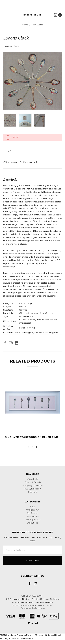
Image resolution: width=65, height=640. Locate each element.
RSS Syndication (32, 488)
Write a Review (13, 46)
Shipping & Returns (32, 485)
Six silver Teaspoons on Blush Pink (31, 437)
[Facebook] (5, 343)
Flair (50, 605)
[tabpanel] (32, 409)
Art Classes (32, 513)
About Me (32, 479)
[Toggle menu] (5, 15)
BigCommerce (38, 608)
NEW (32, 506)
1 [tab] (28, 447)
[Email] (11, 343)
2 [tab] (32, 447)
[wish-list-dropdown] (9, 151)
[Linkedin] (16, 343)
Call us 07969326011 (31, 595)
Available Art (32, 509)
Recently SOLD (32, 519)
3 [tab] (36, 447)
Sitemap (32, 492)
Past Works (32, 516)
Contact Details (33, 482)
